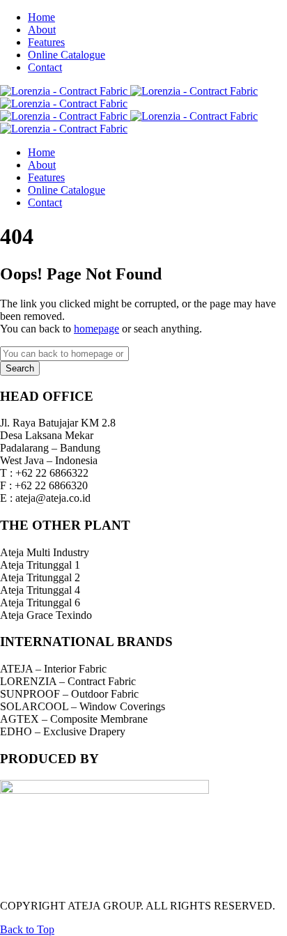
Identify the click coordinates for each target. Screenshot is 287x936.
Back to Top (27, 929)
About (42, 30)
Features (46, 42)
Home (41, 17)
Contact (45, 67)
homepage (96, 329)
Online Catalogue (66, 55)
